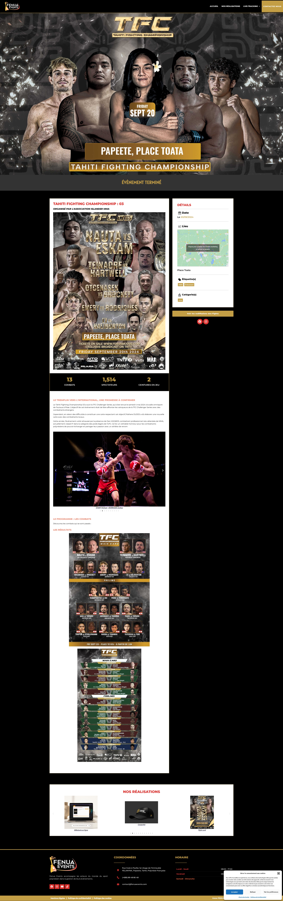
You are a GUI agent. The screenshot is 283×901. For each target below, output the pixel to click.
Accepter (234, 892)
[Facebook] (200, 321)
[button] (278, 873)
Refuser (253, 892)
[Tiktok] (67, 886)
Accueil (214, 6)
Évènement (189, 285)
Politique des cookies (103, 898)
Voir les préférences (271, 892)
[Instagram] (206, 321)
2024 (181, 285)
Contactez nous (272, 6)
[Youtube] (62, 886)
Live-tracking (250, 6)
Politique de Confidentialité (258, 897)
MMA (180, 300)
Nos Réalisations (231, 6)
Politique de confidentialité (79, 898)
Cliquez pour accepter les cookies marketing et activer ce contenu (203, 248)
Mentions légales (58, 898)
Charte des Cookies (244, 897)
